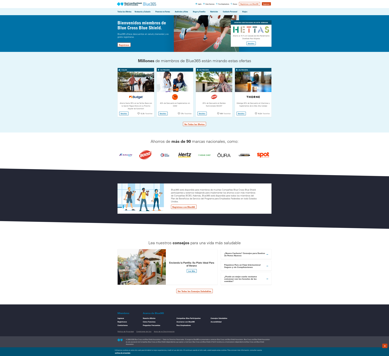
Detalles (252, 43)
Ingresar (266, 4)
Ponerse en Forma (162, 11)
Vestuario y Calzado (143, 11)
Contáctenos (123, 325)
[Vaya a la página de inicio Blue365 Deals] (136, 4)
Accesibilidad (216, 322)
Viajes (244, 11)
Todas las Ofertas (124, 11)
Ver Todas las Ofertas (194, 124)
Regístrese (124, 44)
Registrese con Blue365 (249, 4)
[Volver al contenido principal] (375, 345)
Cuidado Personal (230, 11)
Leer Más (192, 271)
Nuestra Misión (149, 318)
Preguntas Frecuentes (151, 325)
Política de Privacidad (126, 331)
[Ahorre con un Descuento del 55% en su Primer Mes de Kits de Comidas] (204, 155)
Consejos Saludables (219, 318)
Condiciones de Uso (143, 331)
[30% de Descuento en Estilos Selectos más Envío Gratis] (243, 155)
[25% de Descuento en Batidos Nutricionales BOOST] (145, 155)
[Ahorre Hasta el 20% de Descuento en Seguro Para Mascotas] (263, 155)
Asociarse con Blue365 (185, 322)
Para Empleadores (183, 325)
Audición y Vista (181, 11)
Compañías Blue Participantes (188, 318)
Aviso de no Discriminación (164, 331)
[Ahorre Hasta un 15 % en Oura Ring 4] (224, 155)
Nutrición (214, 11)
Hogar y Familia (199, 11)
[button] (145, 113)
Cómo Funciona (149, 322)
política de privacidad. (122, 353)
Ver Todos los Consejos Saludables (194, 291)
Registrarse (122, 322)
